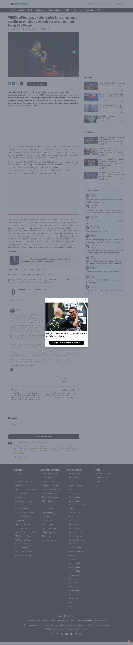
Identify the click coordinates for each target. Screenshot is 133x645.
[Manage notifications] (128, 641)
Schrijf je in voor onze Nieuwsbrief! (67, 343)
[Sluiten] (86, 300)
